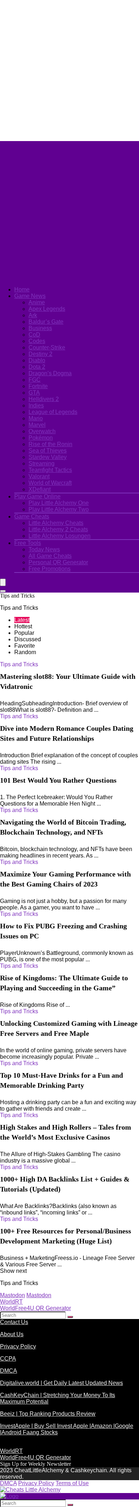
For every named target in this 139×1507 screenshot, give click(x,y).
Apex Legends (47, 309)
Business (40, 328)
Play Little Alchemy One (59, 503)
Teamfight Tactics (50, 470)
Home (22, 289)
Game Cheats (31, 516)
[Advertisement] (69, 70)
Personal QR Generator (58, 562)
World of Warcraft (50, 483)
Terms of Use (72, 1483)
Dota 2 (37, 367)
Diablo (37, 360)
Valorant (39, 476)
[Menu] (3, 582)
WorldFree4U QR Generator (35, 1308)
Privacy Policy (18, 1346)
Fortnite (38, 386)
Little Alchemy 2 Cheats (58, 529)
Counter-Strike (47, 347)
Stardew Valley (48, 457)
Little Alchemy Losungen (60, 536)
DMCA (8, 1371)
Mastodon (12, 1295)
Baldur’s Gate (46, 322)
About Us (12, 1334)
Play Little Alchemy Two (59, 509)
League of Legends (53, 412)
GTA (34, 393)
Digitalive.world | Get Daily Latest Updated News (61, 1383)
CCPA (8, 1359)
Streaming (42, 463)
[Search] (3, 591)
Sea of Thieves (48, 451)
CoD (34, 335)
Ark (33, 315)
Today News (44, 549)
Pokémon (41, 438)
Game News (30, 296)
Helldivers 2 (44, 399)
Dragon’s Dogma (50, 373)
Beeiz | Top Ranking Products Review (48, 1414)
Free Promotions (50, 569)
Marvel (37, 425)
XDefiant (40, 489)
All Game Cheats (50, 556)
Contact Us (14, 1322)
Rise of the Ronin (50, 444)
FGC (35, 380)
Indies (36, 405)
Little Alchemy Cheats (56, 523)
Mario (36, 418)
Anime (37, 302)
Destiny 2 (40, 354)
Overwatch (42, 431)
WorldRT (11, 1302)
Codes (37, 341)
